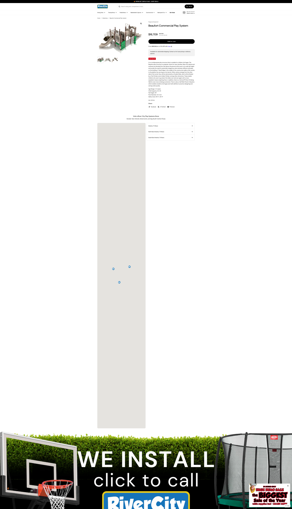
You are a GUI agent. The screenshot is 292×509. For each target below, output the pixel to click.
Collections (105, 18)
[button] (189, 6)
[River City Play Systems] (102, 6)
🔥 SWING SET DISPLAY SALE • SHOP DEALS (146, 1)
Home (98, 18)
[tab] (171, 126)
